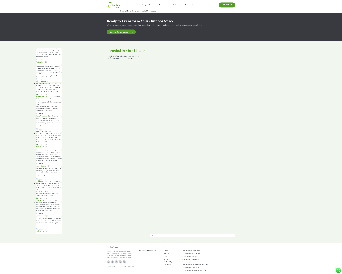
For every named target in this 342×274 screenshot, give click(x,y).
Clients (187, 5)
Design (144, 5)
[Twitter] (116, 261)
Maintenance (164, 5)
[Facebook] (120, 261)
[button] (153, 5)
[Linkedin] (112, 261)
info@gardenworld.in (147, 250)
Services (152, 5)
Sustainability (177, 5)
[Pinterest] (124, 261)
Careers (194, 5)
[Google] (108, 261)
